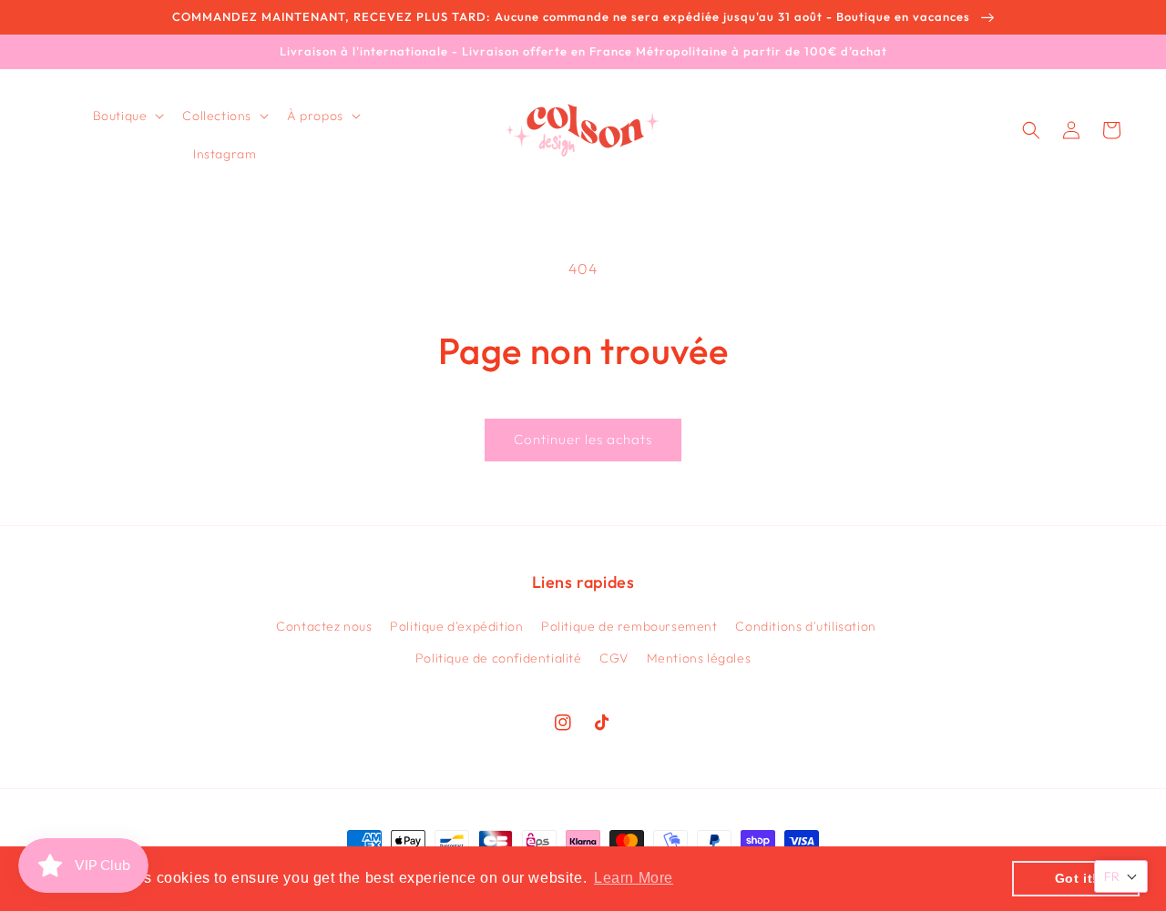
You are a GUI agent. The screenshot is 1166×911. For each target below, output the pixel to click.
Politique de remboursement (629, 626)
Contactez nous (324, 626)
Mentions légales (699, 658)
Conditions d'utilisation (805, 626)
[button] (127, 115)
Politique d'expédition (456, 626)
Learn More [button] (633, 878)
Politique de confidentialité (498, 658)
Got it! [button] (1076, 878)
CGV (614, 658)
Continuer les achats (583, 439)
